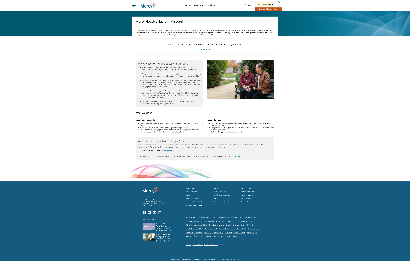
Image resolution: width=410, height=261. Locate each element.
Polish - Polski (241, 229)
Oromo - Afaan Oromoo (227, 229)
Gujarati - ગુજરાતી (205, 236)
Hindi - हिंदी (208, 225)
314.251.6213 (167, 150)
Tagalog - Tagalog (247, 221)
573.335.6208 (235, 157)
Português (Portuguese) (248, 217)
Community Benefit (248, 192)
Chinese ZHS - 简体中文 (194, 233)
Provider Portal (246, 198)
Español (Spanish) (233, 221)
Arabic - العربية (252, 233)
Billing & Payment (192, 192)
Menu (134, 7)
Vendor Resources (247, 202)
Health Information (192, 198)
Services (211, 5)
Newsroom (217, 198)
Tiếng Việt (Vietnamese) (194, 225)
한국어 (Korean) (233, 217)
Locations (198, 5)
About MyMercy (191, 188)
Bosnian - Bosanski (232, 225)
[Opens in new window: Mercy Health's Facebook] (144, 212)
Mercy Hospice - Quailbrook (190, 259)
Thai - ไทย (228, 233)
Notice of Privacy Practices (195, 202)
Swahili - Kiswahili (211, 229)
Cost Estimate (246, 188)
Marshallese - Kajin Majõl (194, 229)
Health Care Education (222, 195)
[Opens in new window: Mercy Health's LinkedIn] (159, 212)
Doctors (186, 5)
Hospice (203, 259)
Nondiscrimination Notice (223, 202)
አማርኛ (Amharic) (191, 217)
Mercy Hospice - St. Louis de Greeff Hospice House (223, 259)
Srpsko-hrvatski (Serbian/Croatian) (213, 221)
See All (158, 220)
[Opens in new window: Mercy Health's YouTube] (154, 212)
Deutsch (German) (219, 217)
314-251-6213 (204, 49)
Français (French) (205, 217)
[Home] (148, 5)
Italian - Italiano (232, 236)
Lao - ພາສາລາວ (218, 225)
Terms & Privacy (198, 245)
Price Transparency (220, 192)
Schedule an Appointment (195, 205)
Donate (216, 188)
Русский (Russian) (192, 221)
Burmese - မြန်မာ (191, 236)
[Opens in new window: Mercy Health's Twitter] (149, 212)
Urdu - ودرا (219, 233)
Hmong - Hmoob (254, 229)
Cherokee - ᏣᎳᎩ (239, 233)
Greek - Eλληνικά (247, 225)
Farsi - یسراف (209, 233)
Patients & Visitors (247, 195)
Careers (188, 195)
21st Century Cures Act (211, 245)
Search (279, 6)
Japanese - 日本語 (219, 236)
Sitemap (188, 245)
